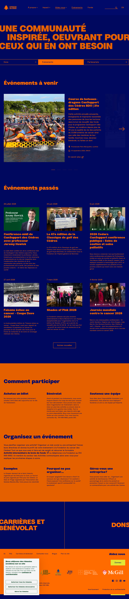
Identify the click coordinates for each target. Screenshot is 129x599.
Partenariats (93, 62)
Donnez (118, 563)
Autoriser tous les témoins (21, 582)
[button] (121, 129)
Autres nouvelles (64, 345)
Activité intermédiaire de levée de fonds (25, 453)
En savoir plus (74, 157)
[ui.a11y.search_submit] (116, 7)
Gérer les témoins (21, 591)
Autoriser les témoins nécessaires (21, 587)
